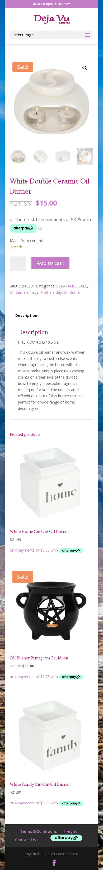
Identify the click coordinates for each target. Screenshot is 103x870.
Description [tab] (26, 315)
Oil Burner (72, 292)
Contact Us (25, 839)
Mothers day (51, 292)
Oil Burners (19, 292)
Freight (70, 831)
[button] (85, 68)
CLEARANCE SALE (71, 286)
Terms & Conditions (38, 831)
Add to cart (50, 262)
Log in (30, 853)
